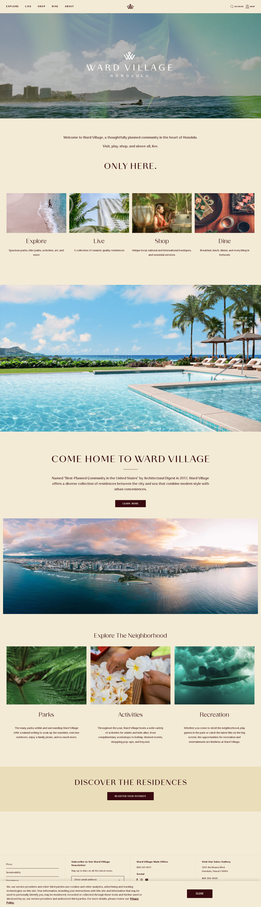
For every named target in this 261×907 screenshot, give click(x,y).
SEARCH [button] (238, 7)
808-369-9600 (210, 878)
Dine (55, 6)
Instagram (141, 879)
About (69, 6)
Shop (41, 6)
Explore (12, 6)
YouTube (146, 879)
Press (9, 864)
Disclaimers (12, 880)
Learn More (130, 504)
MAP (252, 7)
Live (28, 6)
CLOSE (200, 893)
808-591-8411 (144, 867)
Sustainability (13, 872)
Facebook (137, 879)
